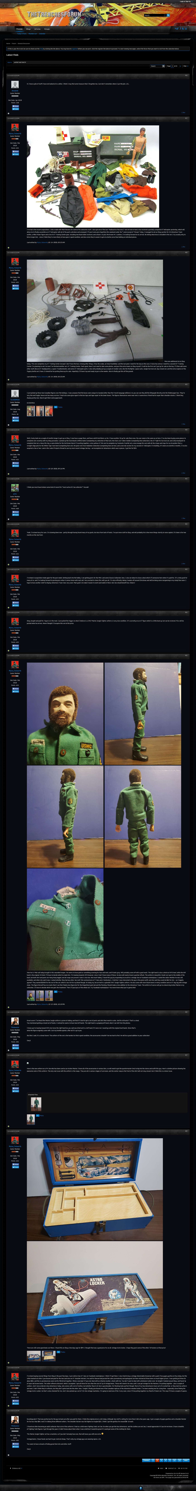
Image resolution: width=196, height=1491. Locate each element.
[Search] (168, 15)
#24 (186, 612)
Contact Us (172, 1468)
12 (174, 1460)
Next (186, 1460)
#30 (186, 1410)
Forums (19, 29)
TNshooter (15, 1027)
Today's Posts (21, 34)
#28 (186, 1131)
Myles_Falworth (15, 133)
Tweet (16, 109)
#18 (186, 252)
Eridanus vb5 (16, 1468)
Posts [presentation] (10, 62)
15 (179, 1460)
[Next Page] (180, 66)
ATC (15, 494)
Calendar (42, 34)
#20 (186, 430)
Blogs (28, 29)
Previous (146, 1460)
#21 (186, 479)
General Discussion (24, 43)
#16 (186, 75)
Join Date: (11, 100)
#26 (186, 1012)
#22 (186, 524)
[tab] (9, 62)
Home (8, 43)
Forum (14, 43)
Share (16, 106)
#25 (186, 655)
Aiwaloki (15, 90)
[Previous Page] (178, 66)
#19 (186, 384)
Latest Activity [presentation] (20, 62)
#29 (186, 1367)
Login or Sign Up (185, 1)
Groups (47, 29)
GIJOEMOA (15, 399)
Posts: (13, 102)
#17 (186, 118)
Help (161, 1468)
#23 (186, 569)
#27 (186, 1055)
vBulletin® (176, 1473)
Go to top (184, 1468)
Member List (33, 34)
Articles (37, 29)
